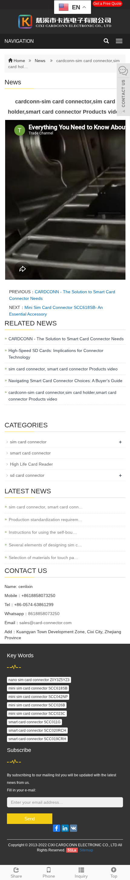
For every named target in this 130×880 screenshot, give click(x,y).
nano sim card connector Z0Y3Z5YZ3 (39, 680)
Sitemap (86, 850)
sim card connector (28, 441)
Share (16, 876)
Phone (49, 876)
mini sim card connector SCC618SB (37, 688)
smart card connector (30, 453)
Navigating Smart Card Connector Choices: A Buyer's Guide (65, 380)
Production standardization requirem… (46, 519)
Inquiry (81, 876)
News (40, 60)
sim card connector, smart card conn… (46, 506)
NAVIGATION (19, 41)
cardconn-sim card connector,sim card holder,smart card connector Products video (62, 395)
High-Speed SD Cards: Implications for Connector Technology (55, 354)
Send (29, 818)
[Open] (123, 90)
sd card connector (27, 475)
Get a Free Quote (107, 4)
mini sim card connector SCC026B (36, 705)
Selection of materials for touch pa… (43, 557)
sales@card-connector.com (45, 622)
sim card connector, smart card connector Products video (63, 368)
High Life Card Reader (31, 464)
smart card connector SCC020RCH (37, 730)
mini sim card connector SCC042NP (38, 697)
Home (19, 60)
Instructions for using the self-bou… (43, 532)
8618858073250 (44, 613)
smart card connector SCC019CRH (37, 739)
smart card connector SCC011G (34, 722)
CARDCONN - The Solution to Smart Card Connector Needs (66, 338)
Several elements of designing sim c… (45, 544)
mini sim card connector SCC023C (36, 714)
